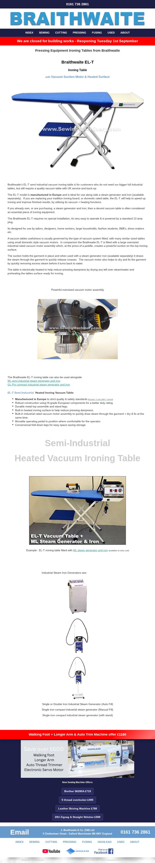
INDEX (29, 32)
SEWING (44, 32)
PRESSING (79, 32)
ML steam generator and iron (90, 550)
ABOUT (125, 32)
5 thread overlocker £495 (77, 799)
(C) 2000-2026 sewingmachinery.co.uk (109, 860)
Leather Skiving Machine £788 (77, 808)
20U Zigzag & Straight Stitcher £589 (77, 817)
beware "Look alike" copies (100, 399)
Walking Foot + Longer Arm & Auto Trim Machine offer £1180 (77, 734)
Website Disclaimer (32, 859)
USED (111, 32)
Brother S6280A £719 (77, 791)
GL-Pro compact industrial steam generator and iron (39, 384)
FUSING (97, 32)
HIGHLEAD (105, 841)
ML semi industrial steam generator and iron (34, 380)
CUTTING (61, 32)
